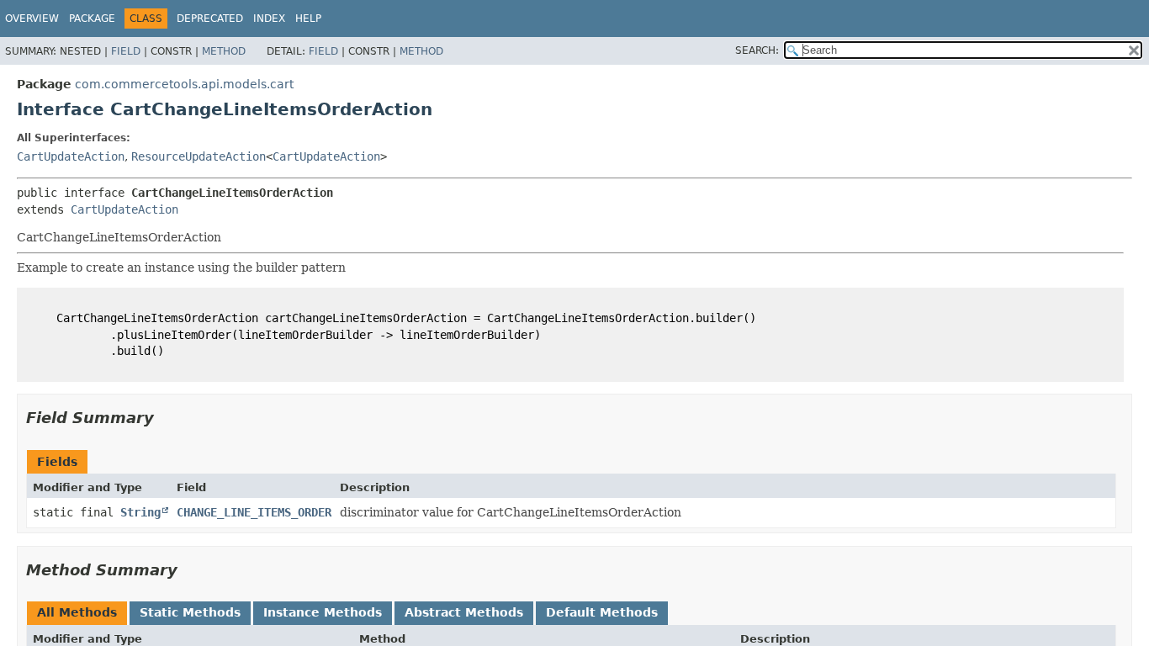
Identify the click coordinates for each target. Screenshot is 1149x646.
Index (269, 18)
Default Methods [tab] (602, 612)
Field (125, 51)
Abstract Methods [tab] (464, 612)
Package (92, 18)
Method (224, 51)
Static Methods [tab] (190, 612)
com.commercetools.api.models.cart (184, 84)
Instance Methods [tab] (322, 612)
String (140, 512)
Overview (32, 18)
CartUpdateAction (70, 156)
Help (308, 18)
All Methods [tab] (77, 612)
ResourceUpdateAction (198, 156)
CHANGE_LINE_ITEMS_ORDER (254, 512)
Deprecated (210, 18)
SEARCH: (757, 50)
